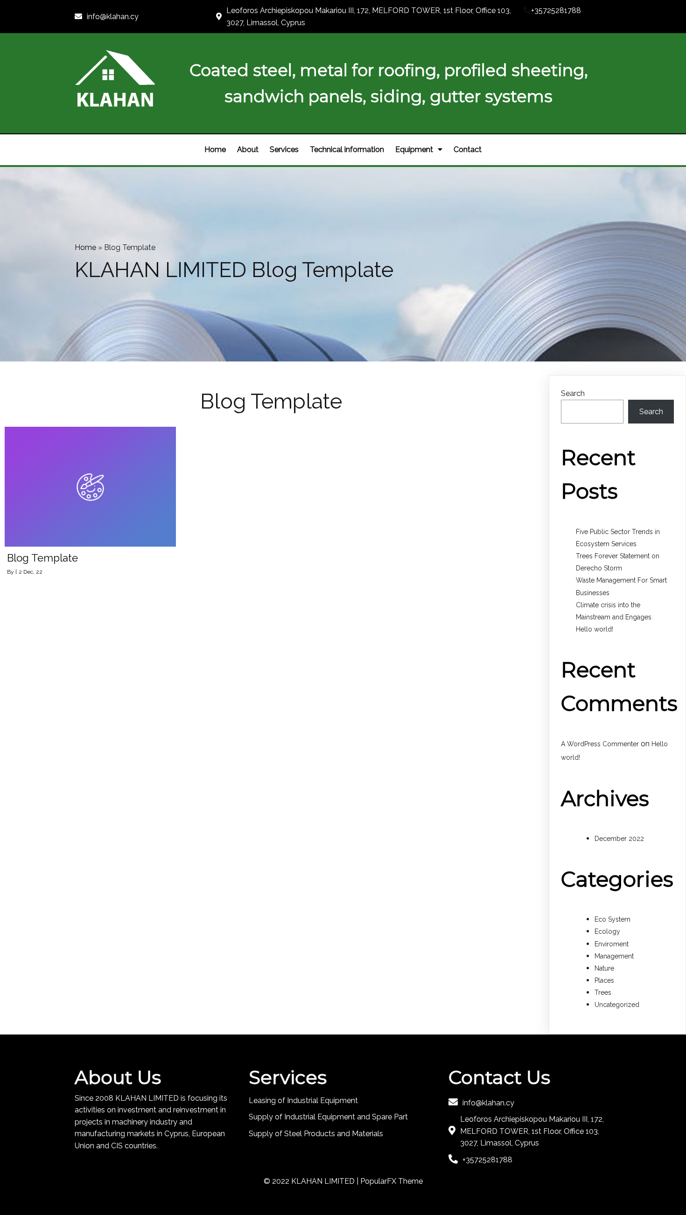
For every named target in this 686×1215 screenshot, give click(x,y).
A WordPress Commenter (600, 744)
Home (85, 247)
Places (604, 980)
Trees (603, 992)
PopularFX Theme (391, 1181)
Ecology (607, 931)
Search (573, 393)
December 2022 (619, 838)
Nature (604, 968)
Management (614, 956)
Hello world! (594, 629)
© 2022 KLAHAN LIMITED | (312, 1181)
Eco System (612, 919)
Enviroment (612, 944)
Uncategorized (617, 1004)
